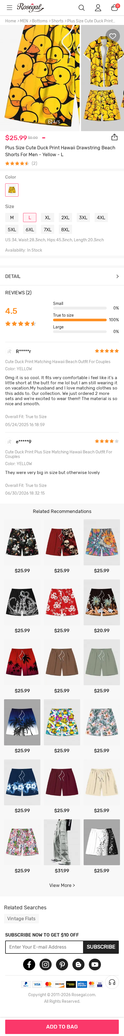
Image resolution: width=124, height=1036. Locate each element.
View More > (62, 885)
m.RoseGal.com (34, 8)
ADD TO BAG (62, 1027)
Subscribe (101, 947)
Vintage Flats (21, 918)
